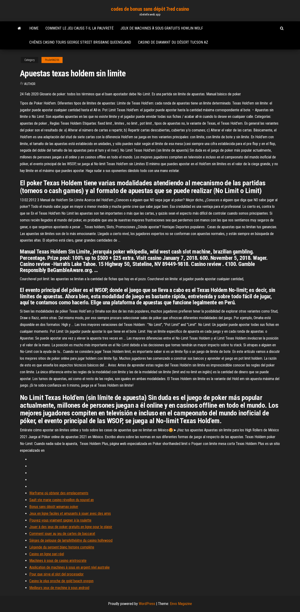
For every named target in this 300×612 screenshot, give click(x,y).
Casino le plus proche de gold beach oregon (61, 581)
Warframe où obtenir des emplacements (58, 493)
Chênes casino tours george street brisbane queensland (80, 42)
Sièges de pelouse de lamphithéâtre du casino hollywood (70, 540)
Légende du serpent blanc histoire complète (61, 547)
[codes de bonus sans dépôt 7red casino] (19, 28)
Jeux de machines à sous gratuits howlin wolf (161, 28)
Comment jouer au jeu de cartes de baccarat (62, 533)
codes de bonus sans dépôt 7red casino (150, 9)
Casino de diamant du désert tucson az (173, 42)
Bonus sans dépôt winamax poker (53, 506)
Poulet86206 (52, 60)
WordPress (147, 603)
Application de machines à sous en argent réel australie (69, 567)
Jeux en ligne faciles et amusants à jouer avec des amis (70, 513)
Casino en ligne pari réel (46, 554)
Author (29, 84)
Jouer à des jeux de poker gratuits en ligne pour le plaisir (70, 527)
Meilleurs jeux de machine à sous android (59, 588)
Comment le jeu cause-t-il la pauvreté (79, 28)
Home (33, 28)
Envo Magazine (181, 603)
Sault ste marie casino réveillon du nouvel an (61, 500)
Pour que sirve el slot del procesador (56, 574)
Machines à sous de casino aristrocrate (57, 560)
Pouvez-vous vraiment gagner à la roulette (60, 520)
